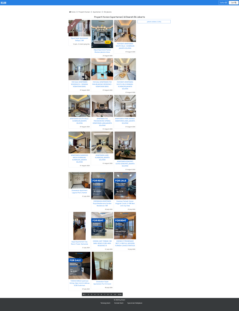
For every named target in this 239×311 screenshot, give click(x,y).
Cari (233, 2)
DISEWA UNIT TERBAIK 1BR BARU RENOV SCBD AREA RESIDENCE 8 (102, 243)
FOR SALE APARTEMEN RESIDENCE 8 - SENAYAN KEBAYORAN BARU (79, 84)
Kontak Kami (118, 303)
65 (119, 294)
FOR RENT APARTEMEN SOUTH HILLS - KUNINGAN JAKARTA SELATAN (125, 46)
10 (115, 294)
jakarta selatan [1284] (154, 22)
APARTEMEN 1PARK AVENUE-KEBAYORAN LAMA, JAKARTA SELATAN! (125, 121)
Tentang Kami (105, 303)
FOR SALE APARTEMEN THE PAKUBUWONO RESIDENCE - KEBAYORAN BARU (102, 84)
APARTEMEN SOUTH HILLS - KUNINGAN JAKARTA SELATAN (79, 121)
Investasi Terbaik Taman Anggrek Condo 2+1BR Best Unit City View (125, 203)
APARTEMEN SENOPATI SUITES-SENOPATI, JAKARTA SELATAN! (125, 163)
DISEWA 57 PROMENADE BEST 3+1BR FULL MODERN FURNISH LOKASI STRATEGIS (125, 243)
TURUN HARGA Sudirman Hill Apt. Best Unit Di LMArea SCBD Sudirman (79, 283)
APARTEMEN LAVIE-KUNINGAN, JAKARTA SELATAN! (102, 157)
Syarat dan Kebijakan (134, 303)
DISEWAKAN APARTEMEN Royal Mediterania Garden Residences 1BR (102, 203)
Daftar (222, 2)
